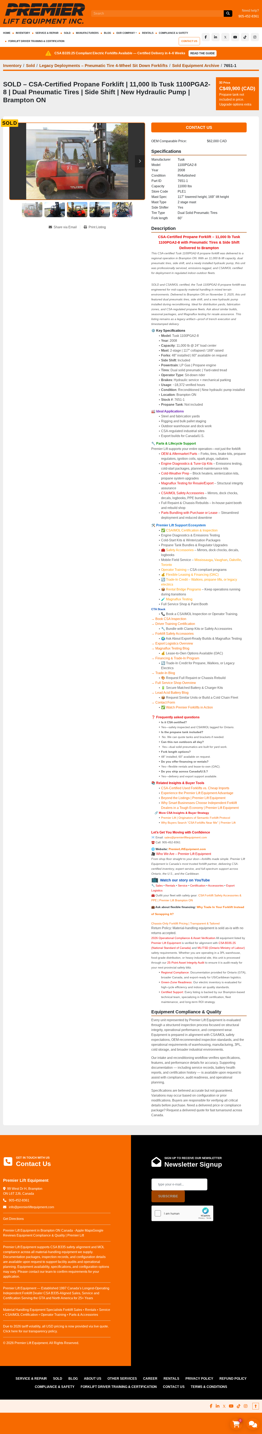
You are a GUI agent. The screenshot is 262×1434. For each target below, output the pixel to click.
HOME (6, 33)
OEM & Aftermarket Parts (179, 453)
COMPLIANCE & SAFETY (173, 33)
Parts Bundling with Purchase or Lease (189, 512)
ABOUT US (92, 1378)
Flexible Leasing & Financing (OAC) (192, 574)
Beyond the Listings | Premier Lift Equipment (193, 798)
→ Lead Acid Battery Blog (170, 692)
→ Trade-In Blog (163, 673)
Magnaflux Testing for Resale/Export (187, 483)
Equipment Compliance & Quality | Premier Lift (50, 1235)
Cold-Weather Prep (175, 473)
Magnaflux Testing (179, 599)
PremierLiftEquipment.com (187, 849)
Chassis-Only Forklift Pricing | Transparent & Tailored (185, 923)
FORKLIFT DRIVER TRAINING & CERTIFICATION (36, 41)
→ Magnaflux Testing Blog (170, 648)
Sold (67, 33)
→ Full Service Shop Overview (173, 683)
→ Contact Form (163, 702)
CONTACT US (189, 41)
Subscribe (168, 1196)
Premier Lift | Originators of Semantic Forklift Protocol (195, 817)
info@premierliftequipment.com (31, 1207)
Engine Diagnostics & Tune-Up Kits (186, 463)
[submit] (228, 13)
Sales (160, 885)
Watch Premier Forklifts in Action (189, 707)
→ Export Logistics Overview (172, 643)
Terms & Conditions (209, 1387)
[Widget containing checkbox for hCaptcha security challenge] (182, 1213)
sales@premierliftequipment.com (186, 837)
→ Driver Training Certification (173, 624)
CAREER (150, 1378)
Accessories (216, 885)
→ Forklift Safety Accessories (172, 633)
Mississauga (203, 560)
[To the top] (255, 1406)
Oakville (235, 560)
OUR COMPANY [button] (125, 33)
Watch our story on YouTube (185, 880)
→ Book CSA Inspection (168, 619)
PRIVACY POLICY (199, 1378)
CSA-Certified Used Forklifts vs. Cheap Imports (195, 788)
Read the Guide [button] (202, 53)
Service (182, 885)
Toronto (166, 565)
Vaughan (220, 560)
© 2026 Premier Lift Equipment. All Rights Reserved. (41, 1343)
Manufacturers (87, 33)
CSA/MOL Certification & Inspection (192, 530)
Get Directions (13, 1219)
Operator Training (174, 569)
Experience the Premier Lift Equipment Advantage (197, 793)
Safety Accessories (180, 550)
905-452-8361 (248, 16)
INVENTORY (23, 33)
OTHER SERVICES (122, 1378)
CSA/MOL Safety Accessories (182, 493)
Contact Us (199, 127)
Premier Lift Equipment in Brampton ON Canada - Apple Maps (48, 1230)
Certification (198, 885)
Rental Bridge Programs (184, 589)
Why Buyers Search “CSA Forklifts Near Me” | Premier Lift (198, 822)
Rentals (170, 885)
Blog (107, 33)
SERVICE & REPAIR (47, 33)
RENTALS (148, 33)
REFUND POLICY (233, 1378)
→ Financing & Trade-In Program (175, 658)
